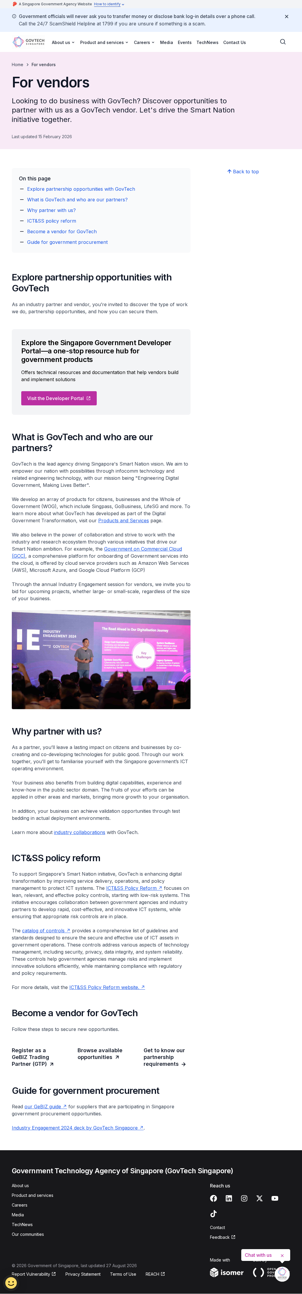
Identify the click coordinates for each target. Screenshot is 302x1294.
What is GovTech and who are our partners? (77, 200)
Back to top (246, 171)
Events (185, 42)
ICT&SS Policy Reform (131, 888)
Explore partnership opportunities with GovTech (81, 189)
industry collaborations (79, 832)
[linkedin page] (228, 1198)
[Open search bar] (283, 42)
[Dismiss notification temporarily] (287, 16)
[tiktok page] (213, 1213)
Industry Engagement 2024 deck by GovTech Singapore (75, 1128)
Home (17, 64)
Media (166, 42)
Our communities (28, 1234)
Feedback (220, 1237)
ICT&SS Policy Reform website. (104, 987)
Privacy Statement (83, 1274)
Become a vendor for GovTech (62, 231)
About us (20, 1185)
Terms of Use (123, 1274)
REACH (152, 1274)
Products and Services (123, 520)
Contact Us (234, 42)
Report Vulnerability (31, 1274)
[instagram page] (244, 1198)
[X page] (259, 1198)
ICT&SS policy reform (51, 221)
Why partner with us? (51, 210)
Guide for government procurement (67, 242)
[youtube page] (274, 1198)
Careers (19, 1204)
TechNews (207, 42)
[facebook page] (213, 1198)
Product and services (32, 1195)
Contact (217, 1227)
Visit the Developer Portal (55, 398)
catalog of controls (43, 931)
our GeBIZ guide (42, 1106)
